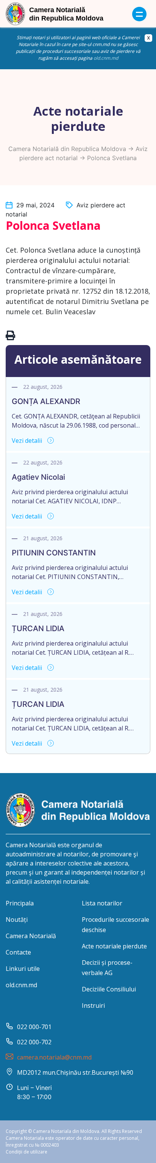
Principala (20, 903)
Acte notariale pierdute (114, 946)
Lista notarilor (102, 903)
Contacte (18, 952)
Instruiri (93, 1005)
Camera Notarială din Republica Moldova (67, 149)
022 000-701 (34, 1027)
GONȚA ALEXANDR (46, 401)
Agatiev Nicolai (38, 477)
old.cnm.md (106, 58)
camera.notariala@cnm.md (54, 1057)
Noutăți (17, 919)
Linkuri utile (23, 968)
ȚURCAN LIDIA (38, 628)
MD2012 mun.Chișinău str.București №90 (75, 1072)
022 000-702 (34, 1042)
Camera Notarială (31, 936)
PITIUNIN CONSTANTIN (54, 552)
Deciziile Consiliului (109, 989)
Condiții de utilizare (26, 1152)
